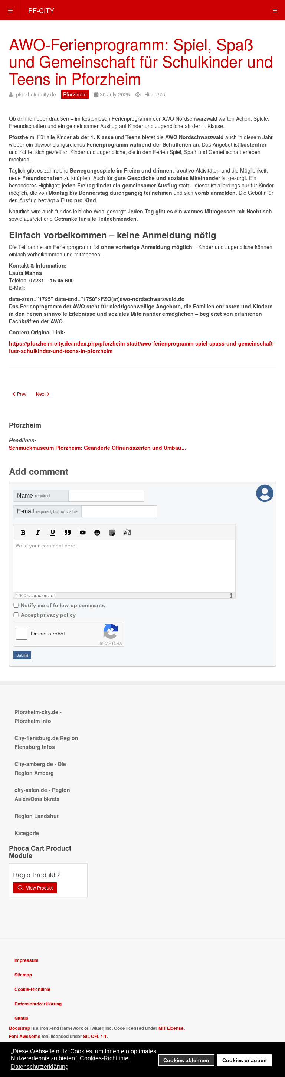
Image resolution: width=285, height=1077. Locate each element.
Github (21, 1018)
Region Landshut (36, 815)
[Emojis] (97, 532)
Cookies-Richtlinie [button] (104, 1058)
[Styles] (126, 532)
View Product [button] (39, 887)
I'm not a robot (48, 633)
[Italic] (37, 532)
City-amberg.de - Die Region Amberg (40, 768)
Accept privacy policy (48, 615)
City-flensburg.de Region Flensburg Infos (46, 742)
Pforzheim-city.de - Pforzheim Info (38, 716)
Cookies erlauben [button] (244, 1060)
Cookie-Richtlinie (32, 989)
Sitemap (23, 974)
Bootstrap (19, 1028)
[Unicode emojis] (112, 532)
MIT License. (171, 1028)
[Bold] (23, 532)
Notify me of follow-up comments (63, 605)
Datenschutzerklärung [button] (40, 1067)
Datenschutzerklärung (38, 1003)
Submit (22, 655)
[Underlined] (52, 532)
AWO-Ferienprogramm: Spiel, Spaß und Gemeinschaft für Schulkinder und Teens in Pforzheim (141, 61)
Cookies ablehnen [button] (186, 1060)
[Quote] (67, 532)
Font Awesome (24, 1036)
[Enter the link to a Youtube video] (82, 532)
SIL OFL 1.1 (95, 1036)
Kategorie (26, 833)
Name (33, 495)
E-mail (47, 511)
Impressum (26, 960)
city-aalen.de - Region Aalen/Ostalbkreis (42, 794)
